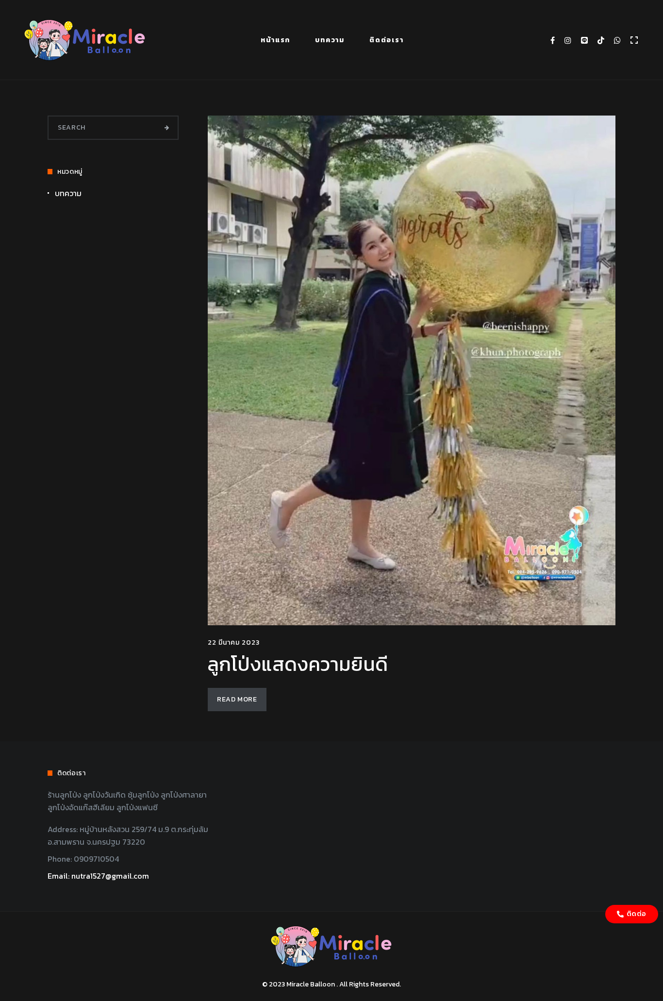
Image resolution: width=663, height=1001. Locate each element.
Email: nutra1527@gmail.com (98, 876)
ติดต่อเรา (386, 40)
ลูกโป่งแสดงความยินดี (297, 664)
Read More (237, 699)
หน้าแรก (275, 40)
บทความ (330, 40)
